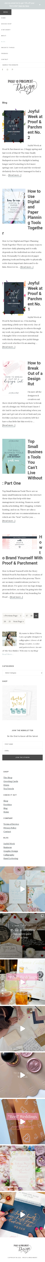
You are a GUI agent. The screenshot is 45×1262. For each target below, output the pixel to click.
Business (7, 847)
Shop (5, 801)
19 (36, 615)
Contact (7, 831)
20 (5, 621)
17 (27, 615)
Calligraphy (8, 855)
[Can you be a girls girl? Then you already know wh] (22, 889)
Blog (5, 808)
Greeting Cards (10, 781)
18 (32, 615)
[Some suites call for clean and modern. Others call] (22, 1168)
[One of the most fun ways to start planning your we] (22, 1121)
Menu (5, 12)
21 (10, 621)
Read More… (7, 654)
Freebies (7, 804)
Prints (6, 785)
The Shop (7, 777)
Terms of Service (11, 824)
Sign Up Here (23, 6)
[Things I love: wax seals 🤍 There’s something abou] (22, 1075)
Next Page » (18, 622)
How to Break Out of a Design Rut (35, 373)
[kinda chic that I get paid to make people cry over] (22, 935)
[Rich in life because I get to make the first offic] (22, 1028)
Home (6, 812)
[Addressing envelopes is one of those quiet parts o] (22, 1214)
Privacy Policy (9, 828)
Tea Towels (8, 788)
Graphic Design (10, 851)
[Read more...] (14, 175)
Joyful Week (9, 843)
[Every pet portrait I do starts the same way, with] (22, 982)
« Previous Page (11, 616)
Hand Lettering (10, 858)
